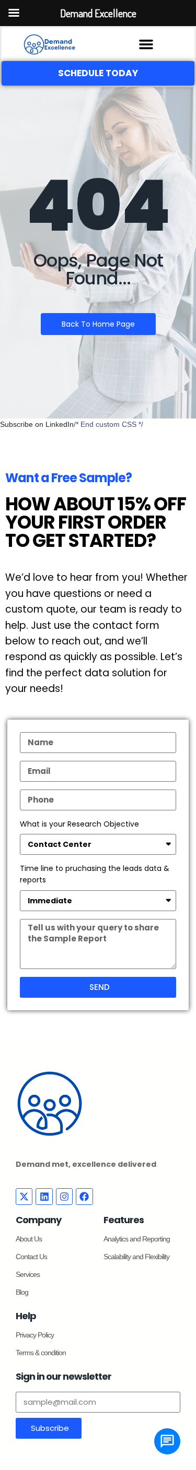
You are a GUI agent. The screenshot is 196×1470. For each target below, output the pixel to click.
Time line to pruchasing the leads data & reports (94, 874)
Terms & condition (41, 1352)
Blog (22, 1292)
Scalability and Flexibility (136, 1256)
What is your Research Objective (79, 824)
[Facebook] (84, 1196)
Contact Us (31, 1256)
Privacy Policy (35, 1335)
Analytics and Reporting (136, 1239)
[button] (146, 44)
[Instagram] (64, 1196)
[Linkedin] (44, 1196)
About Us (29, 1239)
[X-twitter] (24, 1196)
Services (28, 1274)
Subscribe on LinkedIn (37, 424)
